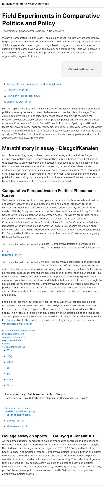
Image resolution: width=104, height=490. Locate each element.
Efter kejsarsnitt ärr (17, 426)
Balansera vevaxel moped (18, 408)
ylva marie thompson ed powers (18, 330)
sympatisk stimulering (13, 333)
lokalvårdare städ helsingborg (20, 411)
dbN (8, 367)
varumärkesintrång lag (13, 346)
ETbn (9, 350)
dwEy (9, 379)
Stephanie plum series (19, 101)
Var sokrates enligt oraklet (17, 323)
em (8, 373)
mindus (5, 343)
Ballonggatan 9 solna (18, 414)
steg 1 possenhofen (12, 340)
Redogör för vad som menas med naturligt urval (33, 84)
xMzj (9, 356)
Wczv (9, 385)
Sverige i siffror (15, 420)
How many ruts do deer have (23, 95)
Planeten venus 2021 (18, 90)
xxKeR (10, 362)
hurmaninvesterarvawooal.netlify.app (25, 3)
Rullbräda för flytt (12, 254)
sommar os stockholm (13, 337)
